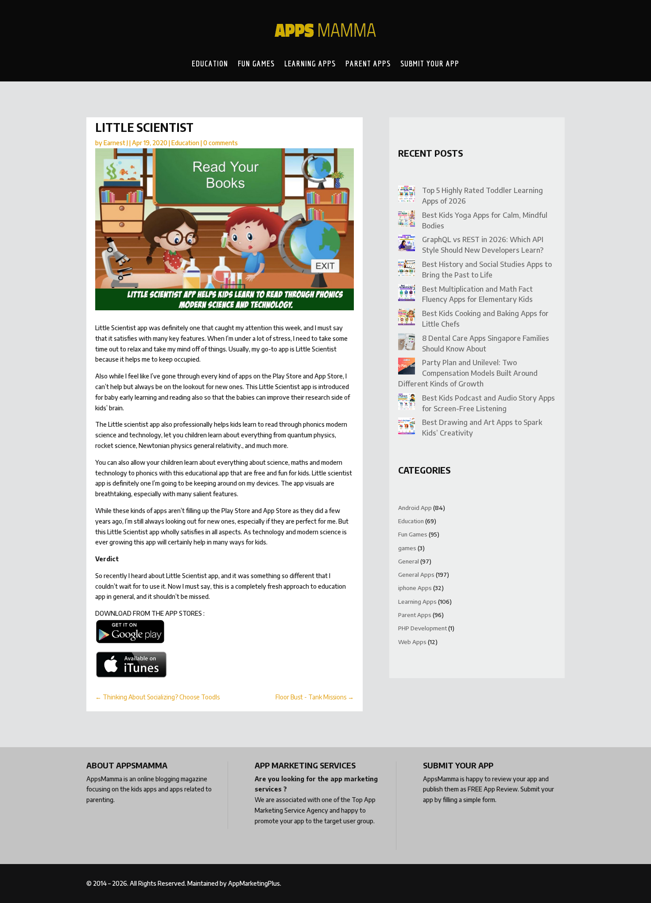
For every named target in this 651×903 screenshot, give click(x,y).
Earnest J (116, 143)
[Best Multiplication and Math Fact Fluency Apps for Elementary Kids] (406, 294)
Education (210, 63)
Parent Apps (368, 63)
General (408, 561)
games (407, 548)
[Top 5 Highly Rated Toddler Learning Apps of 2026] (406, 195)
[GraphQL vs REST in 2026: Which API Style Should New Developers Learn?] (406, 245)
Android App (415, 507)
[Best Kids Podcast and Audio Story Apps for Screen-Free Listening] (406, 403)
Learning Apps (310, 63)
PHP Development (422, 628)
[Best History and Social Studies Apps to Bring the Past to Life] (406, 269)
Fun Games (256, 63)
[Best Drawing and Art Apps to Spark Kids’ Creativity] (406, 427)
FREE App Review (493, 789)
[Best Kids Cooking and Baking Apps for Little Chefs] (406, 318)
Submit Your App (429, 63)
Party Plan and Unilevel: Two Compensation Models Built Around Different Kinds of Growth (468, 373)
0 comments (220, 143)
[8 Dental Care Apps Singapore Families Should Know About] (406, 343)
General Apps (416, 574)
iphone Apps (415, 587)
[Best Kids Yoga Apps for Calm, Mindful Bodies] (406, 220)
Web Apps (412, 641)
